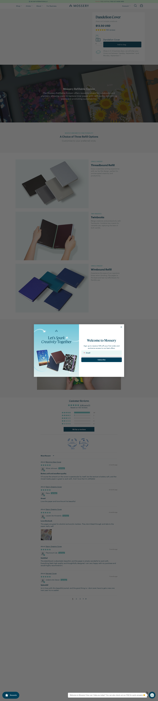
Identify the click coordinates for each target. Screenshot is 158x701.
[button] (152, 695)
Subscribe (101, 360)
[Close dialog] (121, 327)
